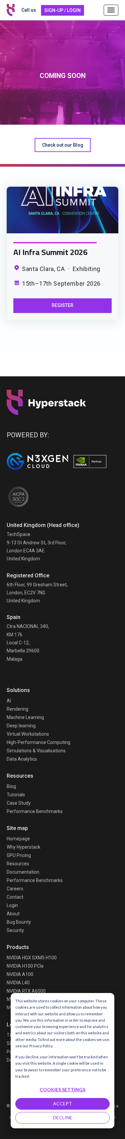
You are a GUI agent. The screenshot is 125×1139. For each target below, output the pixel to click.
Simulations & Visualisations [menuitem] (36, 750)
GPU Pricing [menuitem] (19, 855)
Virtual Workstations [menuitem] (28, 734)
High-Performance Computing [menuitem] (38, 742)
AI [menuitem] (9, 700)
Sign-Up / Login (62, 10)
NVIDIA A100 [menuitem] (20, 974)
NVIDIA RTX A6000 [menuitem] (26, 991)
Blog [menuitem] (11, 786)
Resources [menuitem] (18, 863)
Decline (62, 1117)
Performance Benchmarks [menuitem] (35, 811)
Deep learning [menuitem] (21, 725)
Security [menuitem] (15, 930)
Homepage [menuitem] (18, 838)
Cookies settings (62, 1089)
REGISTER (62, 305)
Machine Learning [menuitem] (25, 717)
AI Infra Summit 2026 (50, 252)
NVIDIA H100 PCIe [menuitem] (25, 966)
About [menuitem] (13, 913)
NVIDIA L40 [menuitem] (18, 982)
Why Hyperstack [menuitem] (23, 847)
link (62, 210)
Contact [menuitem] (15, 897)
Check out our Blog (62, 145)
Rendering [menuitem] (17, 709)
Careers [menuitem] (15, 888)
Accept (62, 1103)
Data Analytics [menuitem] (22, 759)
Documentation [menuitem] (23, 872)
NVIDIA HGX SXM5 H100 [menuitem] (32, 957)
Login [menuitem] (12, 905)
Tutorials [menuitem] (16, 794)
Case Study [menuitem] (19, 803)
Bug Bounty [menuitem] (19, 922)
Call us (28, 10)
